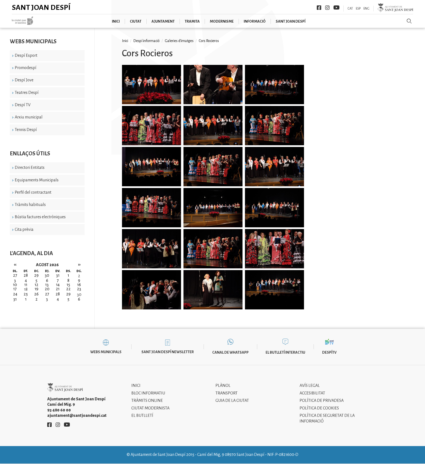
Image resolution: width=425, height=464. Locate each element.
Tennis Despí (26, 130)
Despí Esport (26, 55)
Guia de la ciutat (232, 400)
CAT (350, 8)
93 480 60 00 (59, 410)
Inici (125, 41)
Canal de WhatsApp (230, 352)
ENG (366, 8)
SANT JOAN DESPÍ (290, 21)
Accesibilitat (312, 393)
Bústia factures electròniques (40, 217)
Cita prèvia (24, 229)
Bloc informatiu (148, 393)
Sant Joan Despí (41, 7)
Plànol (222, 385)
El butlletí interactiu (285, 352)
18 (26, 289)
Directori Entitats (30, 167)
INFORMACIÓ (255, 21)
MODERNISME (222, 21)
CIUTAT (135, 21)
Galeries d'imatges (179, 41)
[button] (151, 85)
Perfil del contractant (33, 192)
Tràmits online (147, 400)
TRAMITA (192, 21)
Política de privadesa (322, 400)
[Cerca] (409, 21)
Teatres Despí (27, 92)
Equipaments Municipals (37, 180)
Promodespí (25, 68)
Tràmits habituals (30, 205)
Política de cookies (319, 408)
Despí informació (146, 41)
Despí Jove (24, 80)
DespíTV (329, 352)
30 (79, 294)
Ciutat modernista (150, 408)
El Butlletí (142, 415)
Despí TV (22, 105)
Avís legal (310, 385)
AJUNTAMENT (163, 21)
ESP (358, 8)
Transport (226, 393)
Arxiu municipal (29, 117)
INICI (116, 21)
